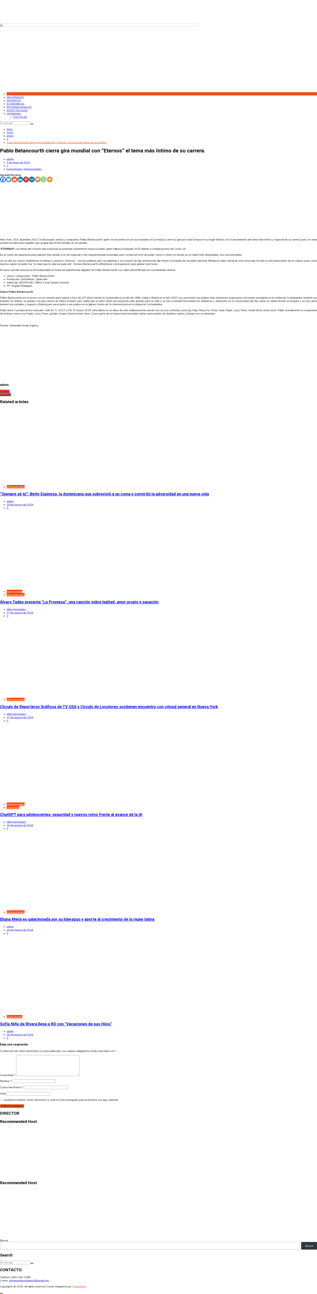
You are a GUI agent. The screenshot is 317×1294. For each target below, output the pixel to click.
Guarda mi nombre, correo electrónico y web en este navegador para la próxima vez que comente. (61, 1099)
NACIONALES (15, 97)
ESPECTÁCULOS (17, 110)
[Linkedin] (20, 179)
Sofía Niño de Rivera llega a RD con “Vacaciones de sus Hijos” (56, 1024)
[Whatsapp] (43, 179)
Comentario (8, 1075)
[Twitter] (9, 179)
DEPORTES (14, 100)
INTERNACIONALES (19, 107)
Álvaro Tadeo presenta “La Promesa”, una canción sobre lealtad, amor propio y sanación (79, 602)
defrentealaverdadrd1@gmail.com (29, 1280)
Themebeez (79, 1286)
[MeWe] (32, 179)
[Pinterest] (26, 179)
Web (3, 1093)
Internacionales (32, 169)
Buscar (4, 1240)
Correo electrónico (11, 1087)
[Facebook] (3, 179)
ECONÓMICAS (15, 103)
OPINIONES (14, 113)
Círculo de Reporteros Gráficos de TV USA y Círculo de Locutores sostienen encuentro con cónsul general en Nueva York (109, 706)
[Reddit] (14, 179)
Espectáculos (14, 169)
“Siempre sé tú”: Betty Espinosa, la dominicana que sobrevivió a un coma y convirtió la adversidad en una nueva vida (104, 494)
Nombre (5, 1081)
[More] (49, 179)
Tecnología (13, 807)
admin (10, 159)
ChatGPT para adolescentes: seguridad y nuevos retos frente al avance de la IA (71, 814)
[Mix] (37, 179)
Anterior (5, 391)
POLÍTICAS (20, 117)
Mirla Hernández (16, 609)
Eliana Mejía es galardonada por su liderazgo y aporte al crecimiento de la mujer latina (77, 919)
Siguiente (5, 394)
